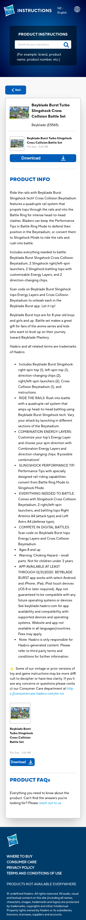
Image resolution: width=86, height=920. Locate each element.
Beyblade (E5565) (45, 125)
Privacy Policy (20, 868)
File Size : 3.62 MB (37, 146)
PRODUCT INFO (30, 179)
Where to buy (19, 856)
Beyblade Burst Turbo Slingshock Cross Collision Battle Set (51, 111)
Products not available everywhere (41, 884)
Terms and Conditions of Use (34, 873)
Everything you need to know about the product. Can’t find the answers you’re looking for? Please (39, 798)
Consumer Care (22, 862)
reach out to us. (50, 803)
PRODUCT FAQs (30, 780)
